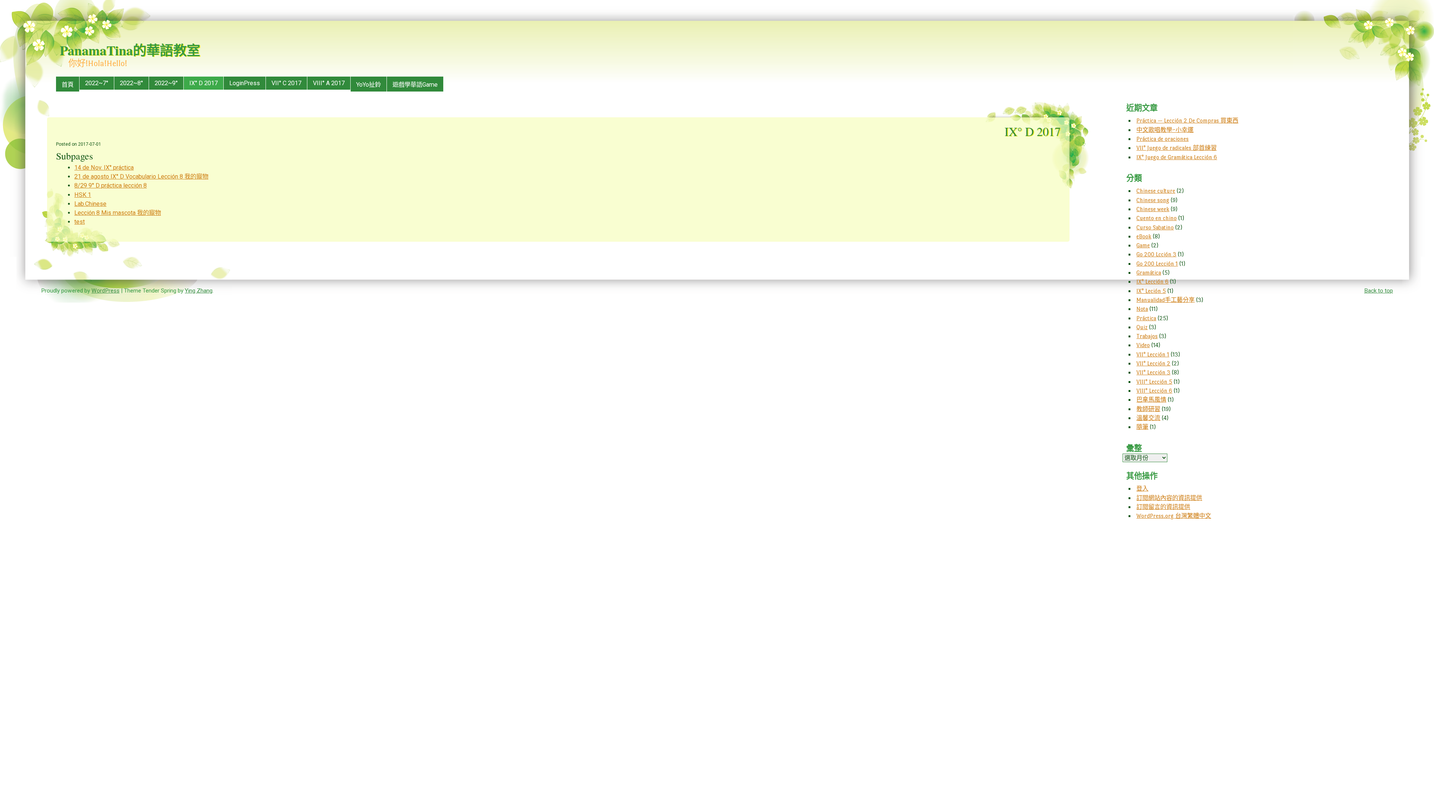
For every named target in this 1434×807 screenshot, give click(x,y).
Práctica (1146, 318)
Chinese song (1152, 200)
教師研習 (1148, 409)
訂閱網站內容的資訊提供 (1169, 498)
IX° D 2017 (203, 83)
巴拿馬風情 (1151, 399)
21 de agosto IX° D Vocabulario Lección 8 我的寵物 (141, 176)
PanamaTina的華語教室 (130, 50)
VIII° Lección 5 (1154, 381)
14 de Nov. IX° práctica (104, 167)
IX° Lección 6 (1152, 281)
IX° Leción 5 (1151, 291)
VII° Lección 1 (1152, 354)
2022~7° (96, 83)
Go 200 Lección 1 (1157, 263)
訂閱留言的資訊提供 (1163, 507)
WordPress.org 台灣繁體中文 (1173, 516)
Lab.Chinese (90, 203)
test (79, 221)
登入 (1142, 488)
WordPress (105, 290)
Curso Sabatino (1155, 227)
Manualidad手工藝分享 (1165, 300)
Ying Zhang (198, 290)
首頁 (68, 84)
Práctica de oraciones (1162, 139)
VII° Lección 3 (1153, 372)
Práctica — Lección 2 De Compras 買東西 (1187, 120)
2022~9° (166, 83)
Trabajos (1147, 336)
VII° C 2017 (286, 83)
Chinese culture (1155, 191)
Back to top (1378, 290)
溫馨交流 (1148, 418)
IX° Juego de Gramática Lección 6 (1176, 157)
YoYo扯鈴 (368, 84)
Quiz (1142, 327)
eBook (1143, 236)
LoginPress (244, 83)
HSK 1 (82, 194)
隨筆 (1142, 427)
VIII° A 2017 (329, 83)
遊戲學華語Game (415, 84)
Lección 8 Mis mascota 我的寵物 (117, 212)
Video (1143, 345)
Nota (1142, 309)
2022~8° (131, 83)
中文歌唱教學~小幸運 (1165, 130)
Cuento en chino (1156, 218)
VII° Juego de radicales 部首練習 (1176, 148)
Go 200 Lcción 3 (1156, 254)
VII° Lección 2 (1153, 363)
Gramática (1148, 272)
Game (1143, 245)
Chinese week (1152, 209)
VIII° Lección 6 (1154, 390)
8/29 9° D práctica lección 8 (110, 185)
